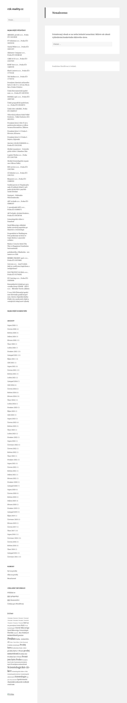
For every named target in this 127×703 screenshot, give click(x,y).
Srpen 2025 (11, 366)
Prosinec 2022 (12, 437)
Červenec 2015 (12, 557)
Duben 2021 (11, 475)
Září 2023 (10, 415)
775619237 (20, 618)
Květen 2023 (11, 426)
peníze (21, 635)
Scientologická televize (13, 674)
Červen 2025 (11, 370)
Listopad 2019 (12, 512)
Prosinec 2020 (12, 482)
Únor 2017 (11, 531)
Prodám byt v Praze (14, 657)
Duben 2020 (11, 501)
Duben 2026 (11, 336)
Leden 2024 (11, 404)
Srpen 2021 (11, 463)
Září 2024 (10, 385)
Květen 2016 (11, 546)
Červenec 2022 (12, 445)
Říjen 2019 (11, 516)
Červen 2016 (11, 542)
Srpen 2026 (11, 325)
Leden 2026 (11, 348)
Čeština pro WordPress (15, 604)
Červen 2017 (11, 527)
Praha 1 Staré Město (14, 642)
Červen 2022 (11, 448)
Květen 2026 (11, 333)
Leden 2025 (11, 378)
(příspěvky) (13, 596)
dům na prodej (12, 575)
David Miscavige (22, 628)
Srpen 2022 (11, 441)
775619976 (26, 620)
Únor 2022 (11, 456)
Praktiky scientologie (13, 645)
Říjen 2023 (11, 411)
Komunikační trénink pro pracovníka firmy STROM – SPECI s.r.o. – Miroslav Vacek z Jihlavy (18, 286)
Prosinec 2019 (12, 508)
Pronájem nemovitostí (19, 664)
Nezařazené (11, 578)
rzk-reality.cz (15, 9)
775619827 (20, 620)
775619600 (15, 620)
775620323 (15, 623)
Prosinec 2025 (12, 351)
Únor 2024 (11, 400)
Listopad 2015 (12, 553)
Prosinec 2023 (12, 407)
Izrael (15, 633)
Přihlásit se (11, 593)
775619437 (26, 618)
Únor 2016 (11, 549)
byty (23, 625)
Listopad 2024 (12, 381)
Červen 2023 (11, 422)
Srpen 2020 (11, 490)
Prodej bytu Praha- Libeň (19, 648)
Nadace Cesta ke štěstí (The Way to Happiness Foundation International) (18, 246)
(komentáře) (13, 600)
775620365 (20, 623)
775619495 (9, 620)
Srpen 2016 (11, 534)
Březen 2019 (11, 523)
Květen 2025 (11, 374)
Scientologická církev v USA (20, 671)
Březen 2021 (11, 478)
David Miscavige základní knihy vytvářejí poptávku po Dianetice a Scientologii (17, 227)
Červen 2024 (11, 389)
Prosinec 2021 (12, 460)
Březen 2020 (11, 504)
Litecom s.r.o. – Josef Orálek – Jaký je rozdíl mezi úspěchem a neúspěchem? (18, 266)
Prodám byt (23, 654)
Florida (10, 633)
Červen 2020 (11, 493)
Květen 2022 (11, 452)
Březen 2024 (11, 396)
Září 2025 (10, 363)
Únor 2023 (11, 430)
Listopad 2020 (12, 486)
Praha (11, 638)
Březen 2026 (11, 340)
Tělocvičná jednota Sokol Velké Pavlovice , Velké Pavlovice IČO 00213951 (18, 117)
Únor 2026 (11, 344)
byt (25, 623)
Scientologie (20, 676)
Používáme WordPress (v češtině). (64, 66)
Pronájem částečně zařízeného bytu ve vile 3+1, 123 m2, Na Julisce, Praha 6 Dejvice (18, 85)
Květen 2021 (11, 471)
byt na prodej (12, 571)
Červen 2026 (11, 329)
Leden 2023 (11, 434)
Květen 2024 (11, 392)
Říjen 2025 (11, 359)
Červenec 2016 (12, 538)
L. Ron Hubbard (23, 633)
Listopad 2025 (12, 355)
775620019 (9, 623)
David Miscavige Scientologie (17, 630)
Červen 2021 (11, 467)
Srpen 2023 (11, 419)
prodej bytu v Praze (15, 651)
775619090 (9, 618)
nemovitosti (12, 635)
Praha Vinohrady (24, 642)
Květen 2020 (11, 497)
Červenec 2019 (12, 519)
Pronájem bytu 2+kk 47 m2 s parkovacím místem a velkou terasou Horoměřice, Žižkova (17, 125)
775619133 (15, 618)
